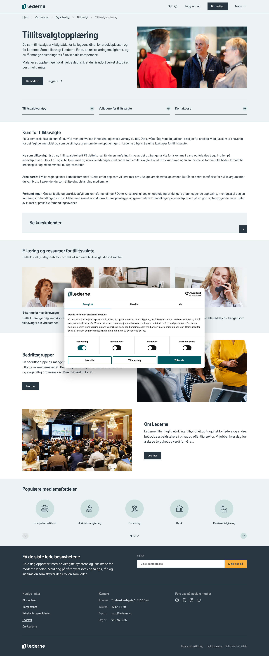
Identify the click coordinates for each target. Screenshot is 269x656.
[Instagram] (191, 600)
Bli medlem (217, 6)
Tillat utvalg (134, 360)
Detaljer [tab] (134, 304)
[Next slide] (244, 536)
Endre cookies (214, 646)
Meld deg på (235, 563)
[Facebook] (177, 600)
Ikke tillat (90, 360)
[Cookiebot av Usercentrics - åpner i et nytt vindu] (187, 294)
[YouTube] (199, 600)
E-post (140, 555)
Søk (170, 6)
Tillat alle (179, 360)
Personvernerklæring (192, 646)
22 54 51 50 (118, 606)
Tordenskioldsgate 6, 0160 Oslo (130, 600)
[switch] (117, 347)
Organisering (62, 17)
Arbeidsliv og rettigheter (36, 613)
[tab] (131, 536)
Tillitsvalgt (82, 17)
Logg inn (190, 6)
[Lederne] (33, 6)
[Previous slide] (25, 536)
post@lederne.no (121, 613)
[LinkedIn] (184, 600)
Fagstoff (27, 620)
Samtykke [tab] (88, 304)
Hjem (25, 17)
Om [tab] (181, 304)
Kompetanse (29, 606)
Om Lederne (41, 17)
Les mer (30, 386)
